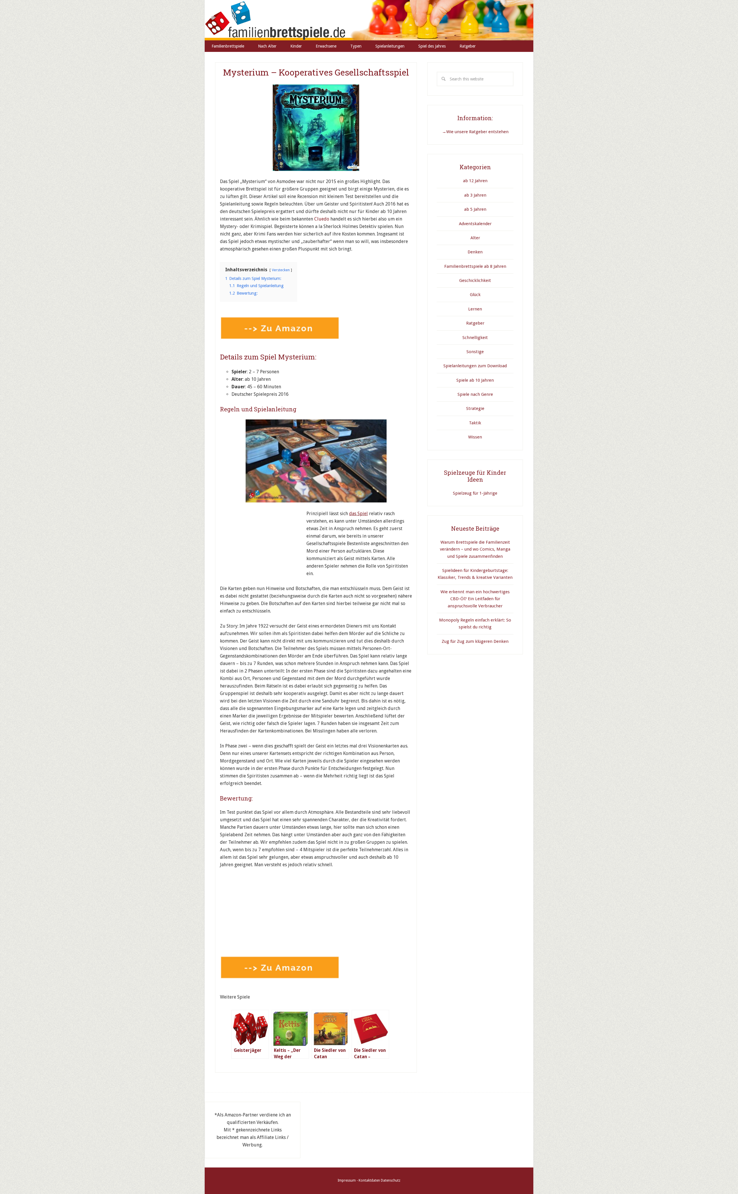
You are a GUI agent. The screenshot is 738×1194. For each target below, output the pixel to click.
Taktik (475, 422)
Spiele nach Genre (475, 394)
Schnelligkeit (475, 337)
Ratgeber (475, 323)
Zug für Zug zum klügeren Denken (475, 641)
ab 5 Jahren (475, 209)
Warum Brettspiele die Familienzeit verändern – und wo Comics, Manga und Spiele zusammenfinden (475, 549)
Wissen (475, 437)
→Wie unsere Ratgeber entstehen (475, 131)
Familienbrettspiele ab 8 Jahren (475, 266)
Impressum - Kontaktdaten (359, 1180)
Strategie (475, 408)
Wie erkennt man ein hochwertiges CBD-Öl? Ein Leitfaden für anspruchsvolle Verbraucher (475, 599)
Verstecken (281, 270)
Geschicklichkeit (475, 280)
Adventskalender (475, 223)
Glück (475, 294)
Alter (475, 237)
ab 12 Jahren (475, 180)
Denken (475, 252)
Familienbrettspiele (369, 20)
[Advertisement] (263, 546)
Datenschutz (390, 1180)
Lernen (475, 309)
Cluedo (322, 219)
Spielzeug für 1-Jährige (475, 493)
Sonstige (475, 351)
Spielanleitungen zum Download (475, 365)
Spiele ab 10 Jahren (475, 380)
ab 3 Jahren (475, 195)
